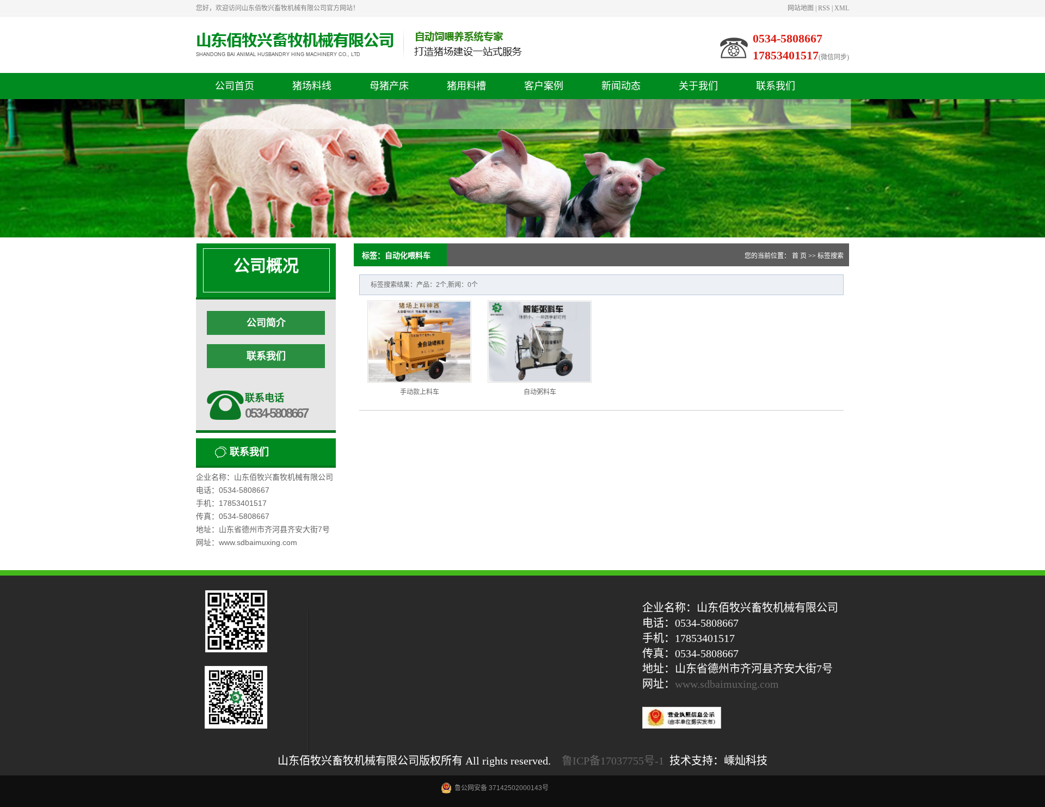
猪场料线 (311, 86)
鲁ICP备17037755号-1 (613, 761)
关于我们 (698, 86)
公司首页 (234, 86)
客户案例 (543, 86)
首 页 (799, 256)
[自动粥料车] (540, 342)
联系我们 (775, 86)
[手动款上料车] (419, 342)
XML (841, 8)
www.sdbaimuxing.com (727, 684)
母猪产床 (389, 86)
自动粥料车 (540, 392)
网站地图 (801, 8)
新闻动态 (621, 86)
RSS (824, 8)
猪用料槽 (466, 86)
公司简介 (266, 322)
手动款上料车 (419, 392)
